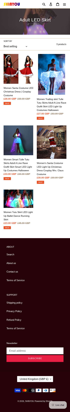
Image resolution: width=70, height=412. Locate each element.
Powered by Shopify (43, 401)
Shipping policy (14, 302)
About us (11, 263)
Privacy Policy (14, 311)
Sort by (8, 41)
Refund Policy (14, 319)
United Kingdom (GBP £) (34, 379)
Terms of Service (16, 280)
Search (10, 254)
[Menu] (64, 4)
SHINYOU (29, 401)
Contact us (12, 271)
